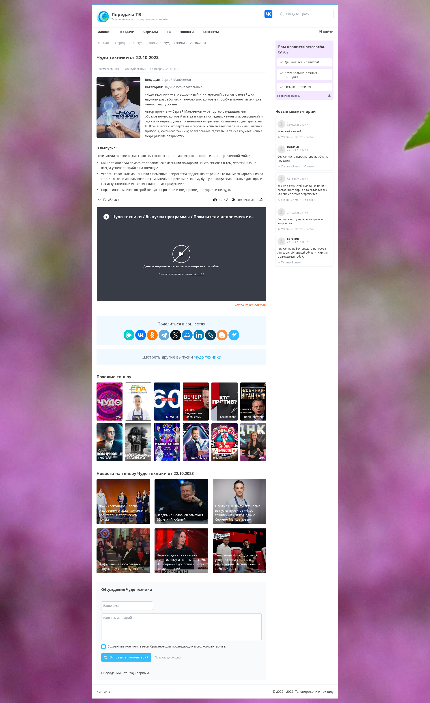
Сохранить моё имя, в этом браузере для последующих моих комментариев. (167, 646)
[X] (175, 335)
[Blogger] (222, 335)
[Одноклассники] (152, 335)
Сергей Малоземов (176, 79)
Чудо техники (147, 43)
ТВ (169, 32)
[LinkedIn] (199, 335)
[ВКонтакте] (140, 335)
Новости (187, 32)
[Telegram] (164, 335)
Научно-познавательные (183, 87)
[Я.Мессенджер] (129, 335)
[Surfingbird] (233, 335)
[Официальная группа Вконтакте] (268, 16)
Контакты (211, 32)
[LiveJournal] (210, 335)
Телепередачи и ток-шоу (314, 691)
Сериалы (150, 32)
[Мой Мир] (187, 335)
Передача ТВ (126, 14)
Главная (103, 32)
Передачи (126, 32)
